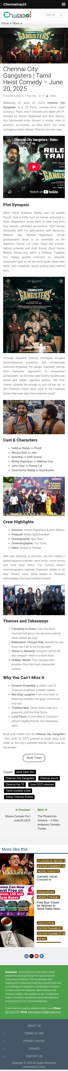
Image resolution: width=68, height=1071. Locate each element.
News (42, 897)
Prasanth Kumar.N (13, 95)
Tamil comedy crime (18, 790)
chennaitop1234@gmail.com (44, 1012)
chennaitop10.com (34, 1066)
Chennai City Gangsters (20, 778)
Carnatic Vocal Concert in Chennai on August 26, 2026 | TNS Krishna (49, 879)
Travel (53, 897)
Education (46, 923)
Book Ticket (34, 757)
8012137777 (12, 1012)
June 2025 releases (42, 784)
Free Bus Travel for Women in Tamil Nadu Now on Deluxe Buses (49, 905)
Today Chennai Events (19, 797)
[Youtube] (37, 956)
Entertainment (50, 928)
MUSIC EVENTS (48, 871)
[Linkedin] (42, 956)
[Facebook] (26, 956)
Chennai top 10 (15, 784)
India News (46, 892)
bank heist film (25, 772)
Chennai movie (49, 778)
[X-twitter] (31, 956)
